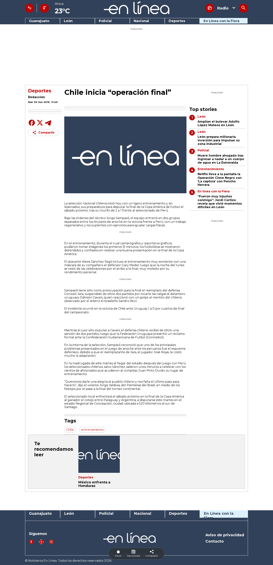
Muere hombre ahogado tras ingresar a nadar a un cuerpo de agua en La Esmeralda (221, 159)
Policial (105, 21)
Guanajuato (39, 21)
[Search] (243, 8)
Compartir (46, 132)
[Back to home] (136, 13)
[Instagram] (51, 543)
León (68, 21)
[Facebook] (31, 125)
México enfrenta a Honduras (94, 484)
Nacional (141, 21)
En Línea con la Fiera (221, 21)
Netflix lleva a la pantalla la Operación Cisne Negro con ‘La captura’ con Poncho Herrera (220, 179)
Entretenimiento (211, 169)
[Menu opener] (29, 8)
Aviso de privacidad (224, 535)
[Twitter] (40, 125)
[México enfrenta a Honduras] (99, 454)
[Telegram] (48, 125)
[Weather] (44, 8)
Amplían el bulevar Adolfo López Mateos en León (218, 123)
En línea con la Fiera (214, 191)
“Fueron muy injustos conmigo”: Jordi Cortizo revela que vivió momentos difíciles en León (220, 202)
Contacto (214, 541)
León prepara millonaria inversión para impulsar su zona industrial (219, 140)
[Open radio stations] (209, 8)
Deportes (177, 21)
